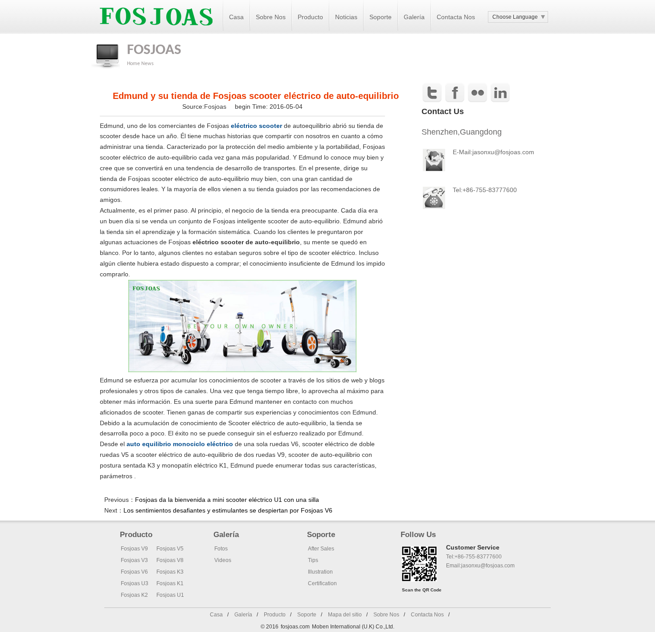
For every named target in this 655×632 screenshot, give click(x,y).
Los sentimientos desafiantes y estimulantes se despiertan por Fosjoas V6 (227, 510)
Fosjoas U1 (170, 595)
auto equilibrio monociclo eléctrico (180, 443)
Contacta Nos (456, 17)
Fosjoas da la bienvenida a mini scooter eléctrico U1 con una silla (227, 499)
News (147, 63)
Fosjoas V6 (134, 572)
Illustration (320, 572)
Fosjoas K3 (170, 572)
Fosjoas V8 (170, 560)
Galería (414, 17)
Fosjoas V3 (134, 560)
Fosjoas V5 (170, 549)
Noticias (346, 17)
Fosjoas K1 (170, 583)
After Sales (321, 549)
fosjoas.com (295, 627)
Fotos (221, 549)
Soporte (380, 17)
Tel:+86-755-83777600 (474, 557)
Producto (310, 17)
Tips (313, 560)
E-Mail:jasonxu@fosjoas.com (493, 152)
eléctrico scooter (256, 125)
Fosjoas (216, 106)
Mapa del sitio (345, 614)
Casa (236, 17)
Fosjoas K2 (134, 595)
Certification (322, 583)
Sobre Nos (271, 17)
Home (133, 63)
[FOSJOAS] (156, 32)
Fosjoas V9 (134, 549)
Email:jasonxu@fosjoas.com (480, 565)
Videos (222, 560)
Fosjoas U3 (134, 583)
